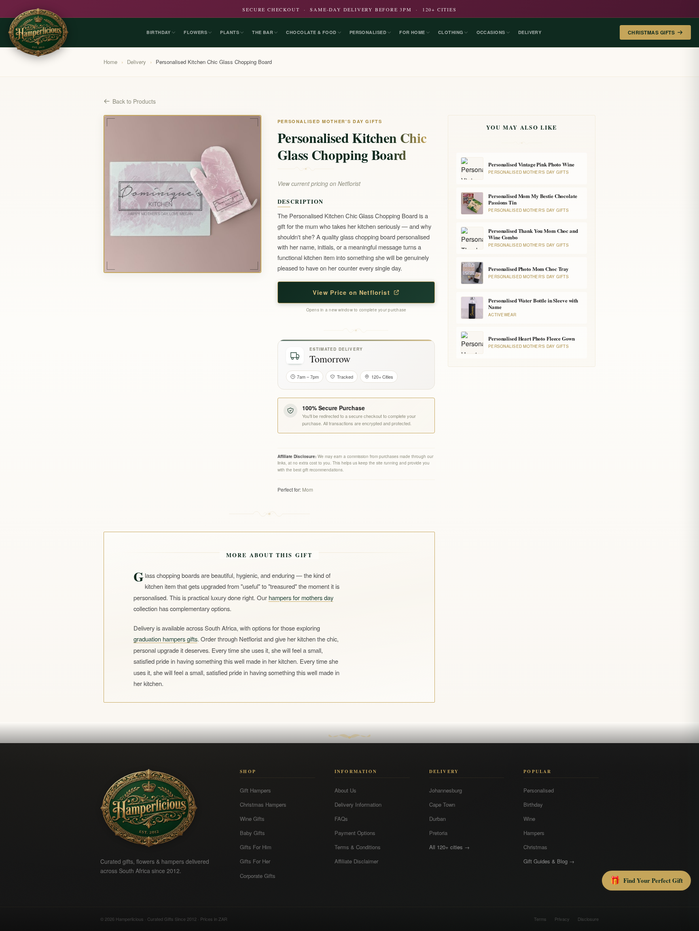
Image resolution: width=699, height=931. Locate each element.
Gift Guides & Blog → (548, 861)
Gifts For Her (255, 861)
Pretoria (438, 833)
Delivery (136, 62)
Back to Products (134, 101)
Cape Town (442, 804)
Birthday (533, 804)
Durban (437, 818)
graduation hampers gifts (165, 639)
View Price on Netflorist (351, 292)
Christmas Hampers (263, 804)
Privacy (562, 919)
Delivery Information (358, 804)
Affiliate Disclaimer (356, 861)
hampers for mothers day (301, 597)
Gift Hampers (255, 790)
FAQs (341, 818)
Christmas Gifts (651, 32)
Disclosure (588, 919)
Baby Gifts (252, 833)
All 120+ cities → (449, 847)
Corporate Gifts (257, 876)
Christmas (535, 847)
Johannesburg (445, 790)
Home (110, 62)
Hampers (533, 833)
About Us (345, 790)
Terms (540, 919)
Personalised (538, 790)
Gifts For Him (255, 847)
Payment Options (355, 833)
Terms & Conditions (358, 847)
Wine (529, 818)
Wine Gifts (252, 818)
